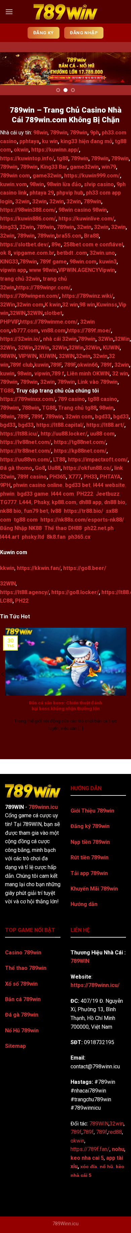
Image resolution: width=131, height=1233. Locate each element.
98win (37, 184)
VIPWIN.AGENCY (78, 270)
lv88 (56, 511)
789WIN (80, 961)
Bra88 (91, 236)
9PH (5, 485)
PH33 (90, 477)
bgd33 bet (77, 485)
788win (30, 408)
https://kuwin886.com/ (28, 218)
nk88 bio (10, 511)
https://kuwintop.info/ (27, 158)
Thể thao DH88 (63, 528)
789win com (15, 175)
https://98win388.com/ (28, 210)
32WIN (18, 313)
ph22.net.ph (99, 528)
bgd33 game (32, 494)
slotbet (53, 313)
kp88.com (64, 502)
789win (59, 132)
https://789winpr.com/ (43, 287)
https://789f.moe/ (89, 330)
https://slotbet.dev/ (24, 244)
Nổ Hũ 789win (22, 1030)
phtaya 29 (42, 193)
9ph (94, 132)
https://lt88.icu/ (19, 433)
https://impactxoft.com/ (98, 459)
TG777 (8, 502)
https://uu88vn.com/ (25, 459)
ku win (50, 141)
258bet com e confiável (93, 244)
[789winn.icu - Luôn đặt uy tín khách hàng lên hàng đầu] (65, 11)
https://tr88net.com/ (25, 451)
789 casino (71, 399)
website (114, 485)
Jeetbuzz (108, 494)
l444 (98, 485)
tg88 (62, 158)
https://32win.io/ (20, 339)
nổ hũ (106, 1166)
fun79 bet (36, 511)
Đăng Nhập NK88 (21, 528)
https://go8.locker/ (75, 592)
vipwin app (13, 270)
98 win (87, 304)
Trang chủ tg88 (77, 408)
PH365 (57, 477)
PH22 (22, 601)
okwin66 (87, 365)
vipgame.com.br (33, 253)
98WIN (8, 356)
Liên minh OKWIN (88, 373)
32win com (29, 304)
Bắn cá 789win (23, 999)
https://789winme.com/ (49, 322)
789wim (9, 408)
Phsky (41, 502)
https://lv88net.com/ (25, 442)
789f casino (32, 477)
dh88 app (90, 502)
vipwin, (42, 373)
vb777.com (24, 330)
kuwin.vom (13, 184)
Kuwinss (106, 304)
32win (22, 201)
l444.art (9, 537)
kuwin (41, 365)
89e (56, 244)
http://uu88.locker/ (64, 433)
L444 (25, 502)
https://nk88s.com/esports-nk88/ (82, 520)
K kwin (53, 304)
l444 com (62, 494)
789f (106, 365)
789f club (21, 365)
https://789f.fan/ (90, 1149)
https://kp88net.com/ (80, 451)
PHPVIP (9, 322)
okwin (21, 150)
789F (55, 365)
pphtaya (29, 141)
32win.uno (102, 253)
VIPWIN (27, 356)
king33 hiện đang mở (86, 141)
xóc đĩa (88, 1166)
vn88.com (53, 330)
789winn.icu (43, 807)
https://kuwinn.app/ (55, 150)
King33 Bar (53, 167)
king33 (8, 227)
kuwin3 (108, 261)
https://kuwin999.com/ (92, 175)
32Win (7, 304)
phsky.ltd (33, 537)
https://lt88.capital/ (60, 425)
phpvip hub (69, 193)
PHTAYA (110, 477)
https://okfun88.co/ (87, 468)
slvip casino (99, 184)
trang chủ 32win (20, 279)
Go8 (40, 468)
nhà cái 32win (60, 339)
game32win (84, 167)
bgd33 (103, 416)
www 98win (43, 270)
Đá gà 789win (21, 1015)
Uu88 (54, 468)
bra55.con (68, 236)
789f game (53, 261)
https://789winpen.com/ (29, 296)
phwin (7, 494)
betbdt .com (72, 253)
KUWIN (111, 347)
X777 (75, 477)
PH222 (85, 494)
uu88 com (102, 433)
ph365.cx (79, 537)
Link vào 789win (98, 382)
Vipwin (107, 270)
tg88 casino (102, 399)
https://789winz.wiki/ (87, 296)
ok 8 (5, 253)
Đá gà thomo (16, 468)
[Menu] (9, 11)
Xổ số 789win (21, 984)
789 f (57, 373)
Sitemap (15, 1046)
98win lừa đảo (64, 184)
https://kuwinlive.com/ (86, 218)
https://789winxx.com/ (27, 399)
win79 (108, 167)
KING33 (9, 261)
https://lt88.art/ (105, 425)
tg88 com (26, 520)
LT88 (59, 459)
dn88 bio (114, 502)
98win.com (83, 261)
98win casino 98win (82, 210)
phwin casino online (37, 485)
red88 (115, 1132)
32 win (70, 304)
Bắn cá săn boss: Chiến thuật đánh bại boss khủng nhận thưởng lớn (65, 705)
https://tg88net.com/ (80, 442)
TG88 (6, 390)
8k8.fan (56, 537)
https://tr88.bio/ (83, 511)
